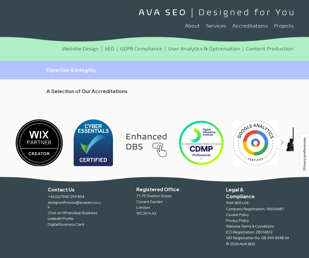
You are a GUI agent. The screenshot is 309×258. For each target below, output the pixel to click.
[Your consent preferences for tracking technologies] (304, 154)
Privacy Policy (237, 220)
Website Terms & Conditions (250, 226)
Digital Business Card (66, 224)
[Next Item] (282, 143)
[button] (192, 26)
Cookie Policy (237, 214)
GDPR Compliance (141, 49)
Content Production (270, 49)
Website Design (80, 49)
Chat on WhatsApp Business (73, 212)
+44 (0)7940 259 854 (66, 196)
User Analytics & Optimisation (204, 49)
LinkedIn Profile (61, 218)
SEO (109, 49)
